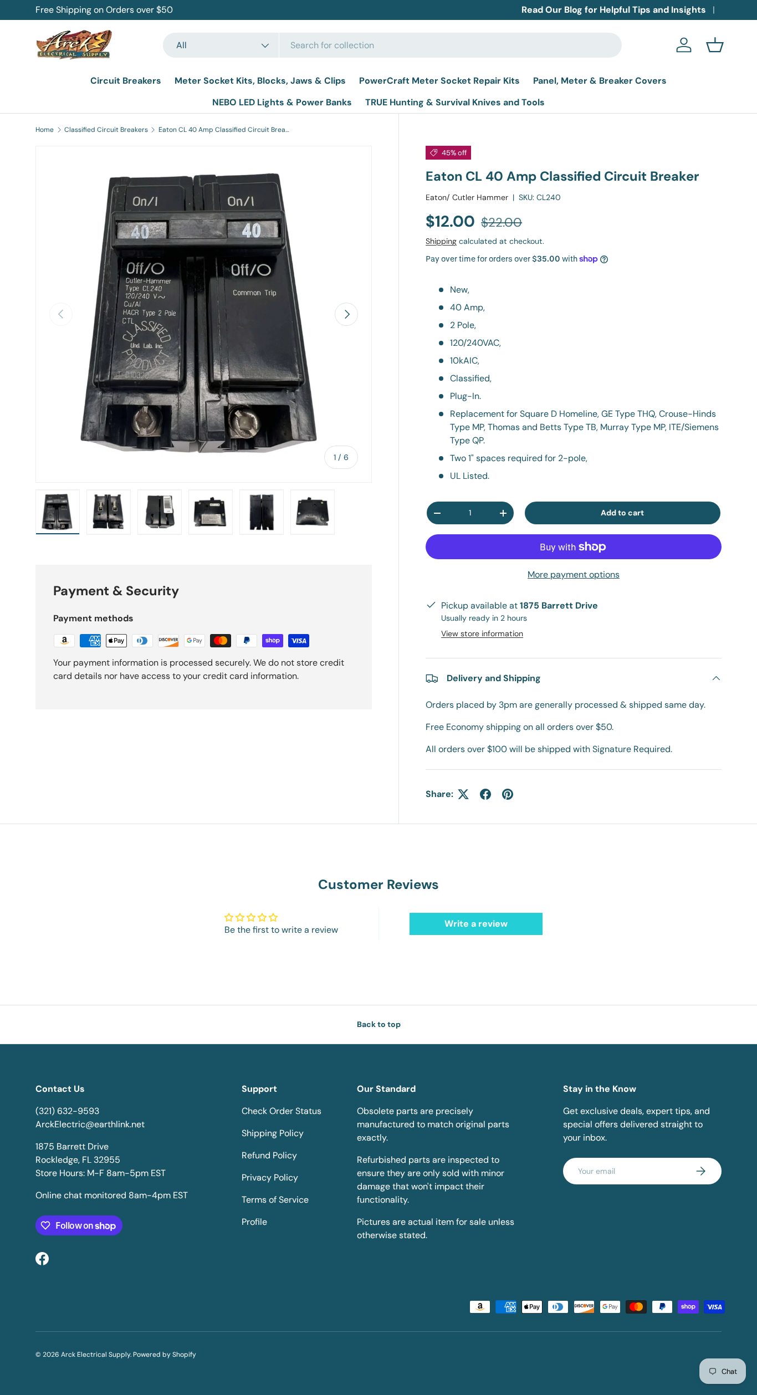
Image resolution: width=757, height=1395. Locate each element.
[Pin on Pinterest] (508, 794)
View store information (482, 633)
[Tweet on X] (463, 794)
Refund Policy (269, 1155)
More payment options (574, 574)
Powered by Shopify (164, 1354)
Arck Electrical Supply (95, 1354)
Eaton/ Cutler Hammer (467, 197)
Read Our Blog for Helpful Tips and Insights (613, 10)
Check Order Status (281, 1111)
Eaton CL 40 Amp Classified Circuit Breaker (224, 129)
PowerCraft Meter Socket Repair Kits (439, 80)
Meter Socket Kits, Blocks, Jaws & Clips (260, 80)
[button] (715, 45)
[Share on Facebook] (485, 794)
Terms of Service (275, 1199)
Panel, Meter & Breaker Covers (600, 80)
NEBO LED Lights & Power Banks (282, 102)
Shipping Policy (273, 1133)
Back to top (379, 1024)
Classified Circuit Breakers (106, 129)
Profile (254, 1222)
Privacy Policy (270, 1177)
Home (44, 129)
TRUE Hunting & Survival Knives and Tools (455, 102)
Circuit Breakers (125, 80)
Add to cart (622, 513)
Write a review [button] (476, 923)
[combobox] (392, 45)
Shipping (441, 241)
